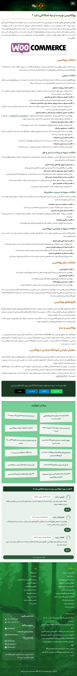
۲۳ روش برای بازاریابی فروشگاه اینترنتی (21, 474)
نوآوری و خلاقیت (30, 586)
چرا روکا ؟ (33, 572)
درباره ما (33, 576)
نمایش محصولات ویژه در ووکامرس (21, 427)
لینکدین (32, 391)
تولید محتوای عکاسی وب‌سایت (64, 596)
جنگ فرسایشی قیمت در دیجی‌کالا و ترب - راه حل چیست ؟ (58, 619)
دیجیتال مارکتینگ (68, 600)
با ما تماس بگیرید (61, 376)
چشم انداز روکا (31, 593)
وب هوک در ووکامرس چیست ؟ (21, 452)
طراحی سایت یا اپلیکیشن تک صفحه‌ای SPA (60, 648)
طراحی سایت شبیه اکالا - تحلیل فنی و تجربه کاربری (57, 631)
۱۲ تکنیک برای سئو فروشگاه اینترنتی (56, 464)
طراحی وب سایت (68, 572)
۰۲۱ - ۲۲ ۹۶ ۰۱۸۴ (12, 619)
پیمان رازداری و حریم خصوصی (26, 579)
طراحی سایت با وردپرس (66, 579)
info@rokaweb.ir (13, 634)
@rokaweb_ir (11, 644)
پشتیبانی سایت (69, 603)
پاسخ (67, 509)
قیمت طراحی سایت (30, 600)
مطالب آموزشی (31, 583)
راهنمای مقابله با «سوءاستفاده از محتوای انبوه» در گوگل (58, 643)
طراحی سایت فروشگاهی (66, 586)
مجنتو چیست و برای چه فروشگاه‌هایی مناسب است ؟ (56, 417)
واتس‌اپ (56, 391)
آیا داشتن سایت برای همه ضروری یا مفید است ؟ (56, 429)
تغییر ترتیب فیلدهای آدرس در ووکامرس (21, 464)
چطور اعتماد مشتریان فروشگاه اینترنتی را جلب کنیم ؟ (56, 442)
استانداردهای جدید (30, 590)
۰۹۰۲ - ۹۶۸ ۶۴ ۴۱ (12, 622)
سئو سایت (70, 576)
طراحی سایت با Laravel (66, 583)
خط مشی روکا (31, 596)
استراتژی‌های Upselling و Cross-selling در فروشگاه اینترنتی (56, 454)
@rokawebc (11, 647)
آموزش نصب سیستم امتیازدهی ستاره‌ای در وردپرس (57, 634)
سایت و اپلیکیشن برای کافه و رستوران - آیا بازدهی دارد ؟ (58, 654)
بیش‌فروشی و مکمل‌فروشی (19, 115)
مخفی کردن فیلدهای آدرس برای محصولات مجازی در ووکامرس (56, 475)
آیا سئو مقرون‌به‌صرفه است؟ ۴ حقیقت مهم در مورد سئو (57, 626)
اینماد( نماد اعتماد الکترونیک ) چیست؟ (21, 415)
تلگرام (44, 391)
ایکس (20, 391)
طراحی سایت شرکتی (67, 590)
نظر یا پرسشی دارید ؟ (38, 557)
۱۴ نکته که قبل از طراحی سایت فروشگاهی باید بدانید (21, 441)
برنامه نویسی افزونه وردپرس (65, 593)
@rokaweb (11, 628)
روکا (34, 5)
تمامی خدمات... (69, 607)
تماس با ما (32, 603)
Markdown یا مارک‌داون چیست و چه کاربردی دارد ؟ (58, 638)
